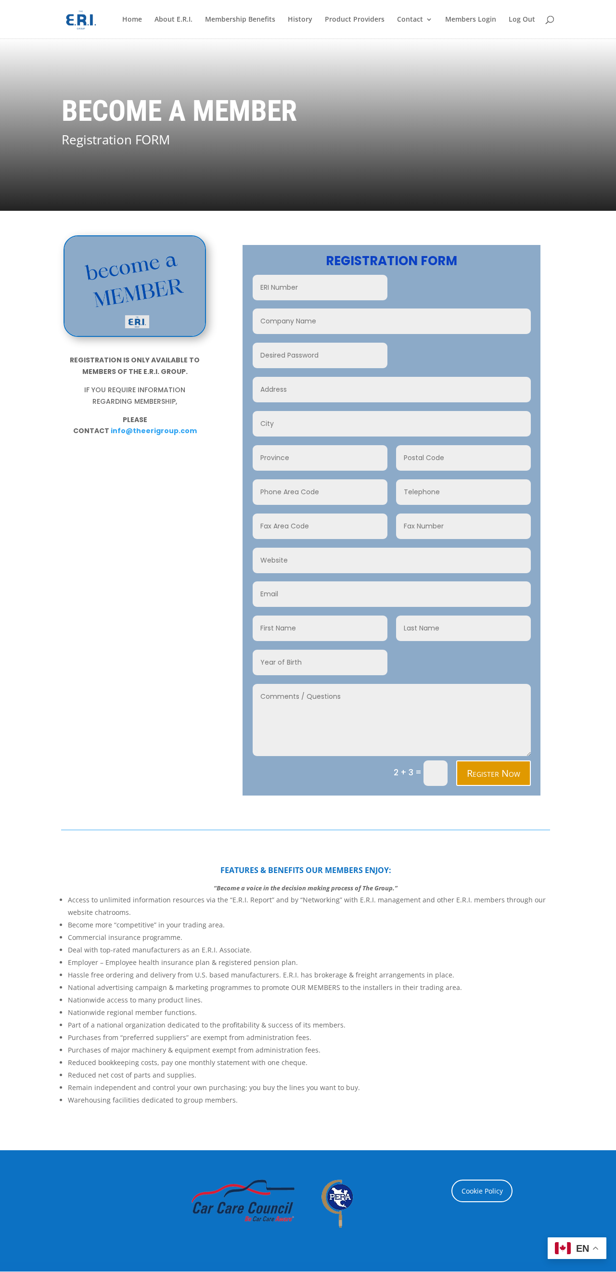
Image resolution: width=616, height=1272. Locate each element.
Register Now (493, 773)
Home (132, 20)
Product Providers (355, 20)
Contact (410, 20)
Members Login (470, 20)
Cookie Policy (482, 1190)
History (300, 20)
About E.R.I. (173, 20)
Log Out (522, 20)
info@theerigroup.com (154, 431)
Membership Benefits (240, 20)
